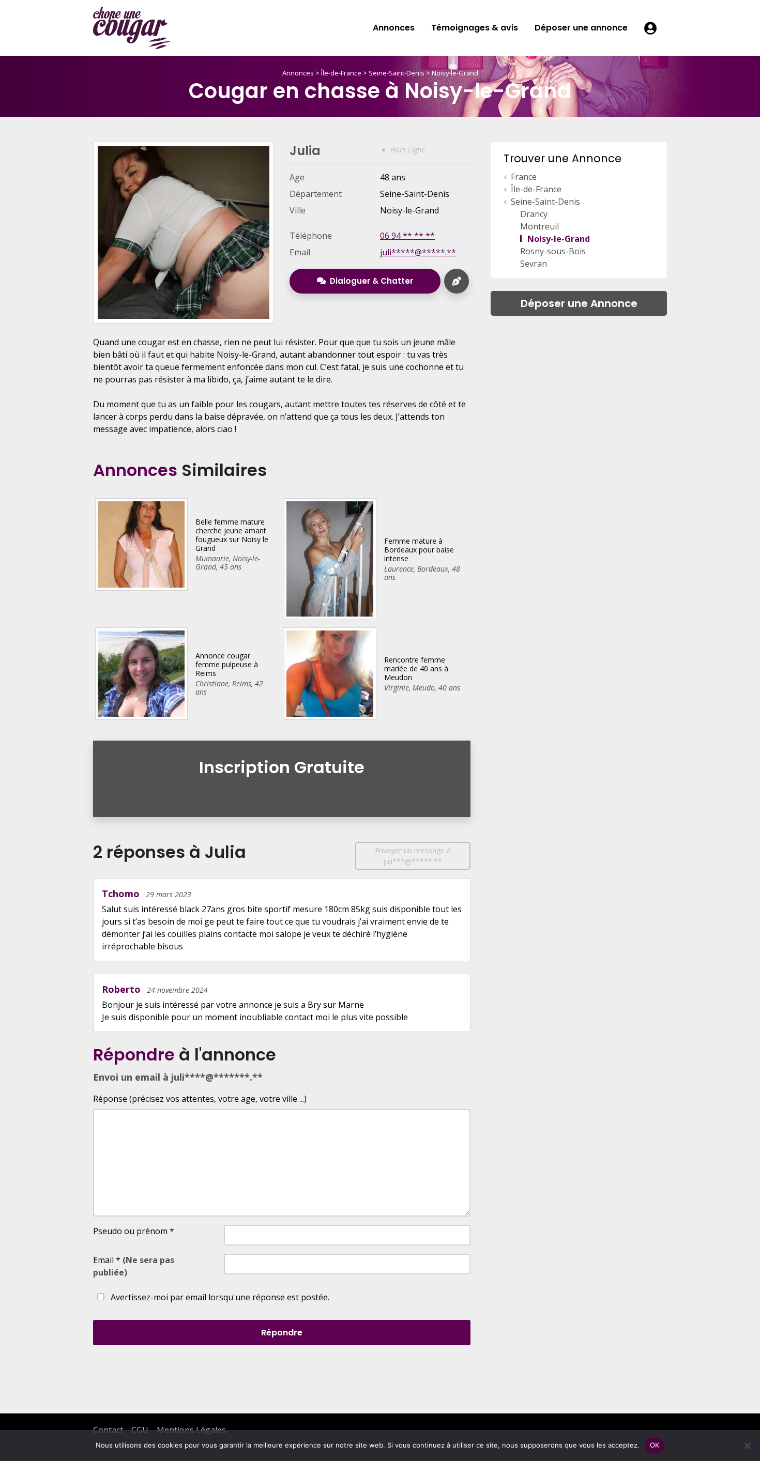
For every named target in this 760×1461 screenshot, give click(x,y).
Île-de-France (341, 73)
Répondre (281, 1333)
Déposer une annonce (581, 28)
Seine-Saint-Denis (396, 73)
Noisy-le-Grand (455, 73)
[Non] (747, 1445)
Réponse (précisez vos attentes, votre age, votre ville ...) (200, 1098)
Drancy (534, 214)
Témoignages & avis (474, 28)
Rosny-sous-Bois (553, 251)
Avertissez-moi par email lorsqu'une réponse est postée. (219, 1297)
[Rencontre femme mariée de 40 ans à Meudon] (329, 673)
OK (655, 1445)
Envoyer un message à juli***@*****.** (413, 855)
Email (133, 1266)
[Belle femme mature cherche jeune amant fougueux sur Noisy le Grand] (141, 543)
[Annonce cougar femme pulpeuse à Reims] (141, 673)
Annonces (394, 28)
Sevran (533, 263)
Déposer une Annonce (579, 303)
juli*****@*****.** (418, 252)
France (524, 176)
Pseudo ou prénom (133, 1231)
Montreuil (539, 226)
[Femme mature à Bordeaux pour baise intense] (329, 557)
